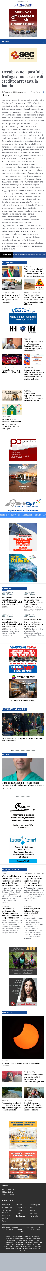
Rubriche (6, 588)
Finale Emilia (7, 1207)
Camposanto (20, 1207)
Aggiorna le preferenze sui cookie (28, 1229)
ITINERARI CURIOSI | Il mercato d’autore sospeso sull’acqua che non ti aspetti (34, 623)
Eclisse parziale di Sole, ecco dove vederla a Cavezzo (21, 1064)
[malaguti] (23, 1179)
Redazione (8, 92)
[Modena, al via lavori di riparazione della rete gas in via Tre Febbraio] (12, 284)
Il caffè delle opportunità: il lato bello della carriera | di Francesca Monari (34, 396)
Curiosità (7, 1012)
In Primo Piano (34, 92)
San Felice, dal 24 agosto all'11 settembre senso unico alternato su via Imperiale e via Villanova (34, 299)
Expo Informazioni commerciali (23, 510)
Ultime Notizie (7, 1192)
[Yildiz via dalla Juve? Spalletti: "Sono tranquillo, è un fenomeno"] (23, 724)
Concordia (6, 1215)
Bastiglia (19, 1213)
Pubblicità (25, 1227)
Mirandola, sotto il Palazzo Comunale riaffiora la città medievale (32, 912)
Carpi (4, 1221)
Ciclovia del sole (8, 1189)
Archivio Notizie (8, 1195)
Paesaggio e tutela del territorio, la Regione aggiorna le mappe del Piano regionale (11, 1106)
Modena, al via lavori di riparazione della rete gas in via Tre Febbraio (11, 298)
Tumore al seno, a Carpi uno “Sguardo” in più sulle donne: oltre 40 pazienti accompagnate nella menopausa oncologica (33, 880)
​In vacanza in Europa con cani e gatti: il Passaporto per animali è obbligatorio (34, 1078)
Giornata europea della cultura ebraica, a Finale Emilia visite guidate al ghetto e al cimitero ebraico (34, 374)
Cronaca (6, 95)
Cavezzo (19, 1205)
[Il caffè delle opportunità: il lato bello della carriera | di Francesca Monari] (12, 395)
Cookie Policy (8, 1229)
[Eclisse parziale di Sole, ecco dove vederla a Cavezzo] (23, 1037)
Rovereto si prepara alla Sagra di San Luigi (11, 371)
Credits (21, 1231)
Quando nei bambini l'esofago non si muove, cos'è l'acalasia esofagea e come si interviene (23, 785)
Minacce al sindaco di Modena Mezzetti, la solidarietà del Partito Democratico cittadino (34, 272)
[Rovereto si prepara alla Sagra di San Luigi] (12, 359)
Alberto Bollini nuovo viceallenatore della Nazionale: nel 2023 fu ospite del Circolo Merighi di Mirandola (11, 880)
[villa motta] (23, 55)
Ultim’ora (7, 255)
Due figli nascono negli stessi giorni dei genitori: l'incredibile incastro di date (33, 1106)
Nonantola (34, 1216)
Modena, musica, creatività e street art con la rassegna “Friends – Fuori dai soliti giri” (11, 424)
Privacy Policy (36, 1227)
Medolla (5, 1218)
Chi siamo (6, 1227)
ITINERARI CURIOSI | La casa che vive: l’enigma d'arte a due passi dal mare (33, 600)
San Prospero (35, 1205)
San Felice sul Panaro (7, 1211)
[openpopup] (43, 41)
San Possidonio (21, 1216)
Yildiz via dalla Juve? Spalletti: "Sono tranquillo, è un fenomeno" (22, 739)
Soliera (32, 1210)
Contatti (15, 1227)
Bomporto (19, 1210)
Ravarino (33, 1213)
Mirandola (6, 1205)
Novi (31, 1207)
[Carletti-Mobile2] (23, 36)
